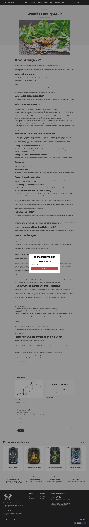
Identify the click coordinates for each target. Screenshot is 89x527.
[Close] (58, 255)
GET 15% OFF (44, 268)
